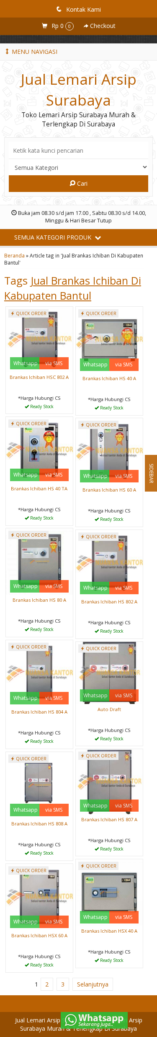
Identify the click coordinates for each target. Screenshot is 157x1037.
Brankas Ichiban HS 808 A (39, 823)
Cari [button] (81, 183)
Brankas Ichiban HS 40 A (109, 378)
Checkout (102, 26)
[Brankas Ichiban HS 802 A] (109, 563)
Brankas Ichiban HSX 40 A (109, 931)
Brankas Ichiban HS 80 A (39, 600)
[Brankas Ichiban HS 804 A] (39, 673)
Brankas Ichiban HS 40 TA (39, 488)
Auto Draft (109, 709)
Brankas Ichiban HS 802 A (109, 601)
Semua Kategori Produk (53, 237)
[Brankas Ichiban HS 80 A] (39, 561)
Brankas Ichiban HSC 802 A (39, 377)
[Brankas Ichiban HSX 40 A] (109, 892)
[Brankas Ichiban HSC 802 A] (39, 339)
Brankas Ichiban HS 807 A (109, 819)
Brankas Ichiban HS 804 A (39, 712)
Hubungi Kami (42, 407)
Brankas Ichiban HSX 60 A (39, 935)
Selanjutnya (92, 984)
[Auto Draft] (109, 672)
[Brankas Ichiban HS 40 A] (109, 339)
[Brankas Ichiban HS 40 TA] (39, 450)
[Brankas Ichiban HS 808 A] (39, 785)
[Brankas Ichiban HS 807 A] (109, 781)
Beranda (14, 255)
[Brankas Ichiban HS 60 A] (109, 451)
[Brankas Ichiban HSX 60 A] (39, 896)
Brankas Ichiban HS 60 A (109, 490)
